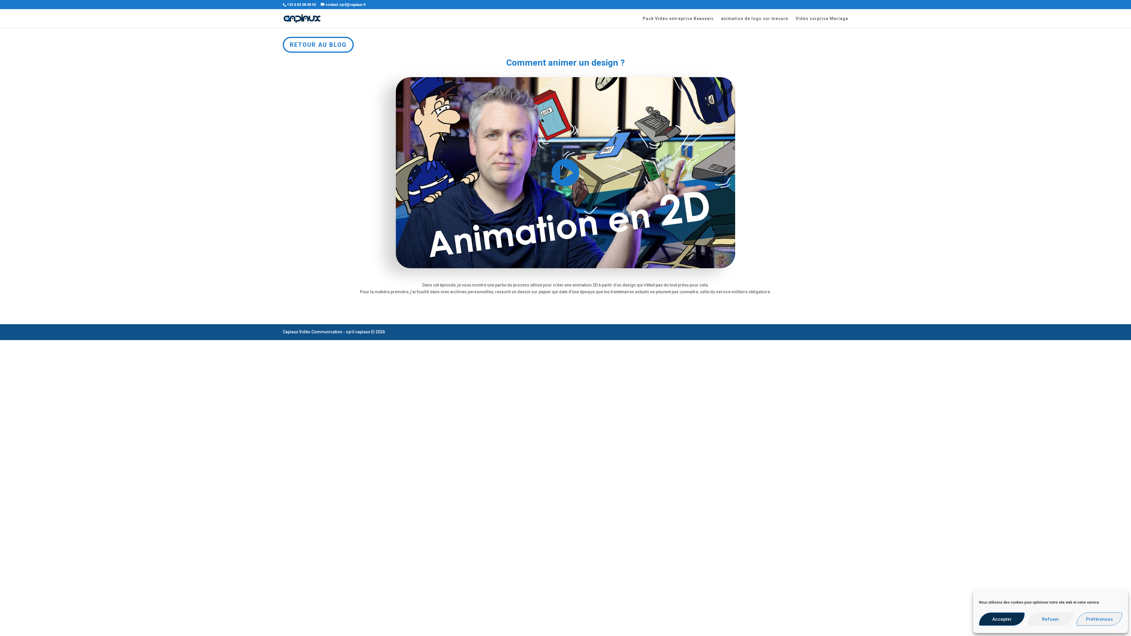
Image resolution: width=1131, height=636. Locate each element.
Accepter (1002, 619)
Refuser (1050, 619)
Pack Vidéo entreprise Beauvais (678, 18)
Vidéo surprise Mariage (822, 18)
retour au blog (318, 44)
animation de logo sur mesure (754, 18)
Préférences (1099, 619)
